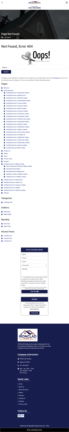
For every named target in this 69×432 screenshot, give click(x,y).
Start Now (34, 291)
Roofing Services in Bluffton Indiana (16, 98)
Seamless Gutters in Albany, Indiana (16, 174)
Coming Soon (8, 241)
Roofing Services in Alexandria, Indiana (17, 93)
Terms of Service (37, 288)
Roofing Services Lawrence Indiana (16, 145)
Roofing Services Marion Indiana (15, 148)
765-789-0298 (34, 8)
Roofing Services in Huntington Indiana (17, 121)
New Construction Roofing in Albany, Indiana (19, 166)
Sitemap (6, 193)
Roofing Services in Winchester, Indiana (17, 142)
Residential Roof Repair (13, 169)
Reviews (6, 161)
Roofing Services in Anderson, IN (16, 95)
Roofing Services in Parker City (13, 182)
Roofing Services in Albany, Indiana (14, 164)
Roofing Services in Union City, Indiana (17, 140)
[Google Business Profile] (22, 415)
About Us (6, 88)
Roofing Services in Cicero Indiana (16, 103)
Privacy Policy (8, 159)
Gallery (6, 153)
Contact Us (7, 151)
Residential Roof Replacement (15, 171)
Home (5, 156)
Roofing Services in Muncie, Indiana (16, 129)
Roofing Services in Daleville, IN (13, 180)
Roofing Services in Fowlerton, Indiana (17, 114)
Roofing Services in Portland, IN (15, 135)
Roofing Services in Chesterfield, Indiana (18, 100)
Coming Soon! (8, 236)
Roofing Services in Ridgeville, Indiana (17, 137)
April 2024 (7, 224)
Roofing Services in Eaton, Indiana (16, 108)
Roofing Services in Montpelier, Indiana (17, 127)
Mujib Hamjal (7, 214)
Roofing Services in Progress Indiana (15, 185)
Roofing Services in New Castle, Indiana (18, 132)
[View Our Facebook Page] (19, 415)
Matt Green (7, 211)
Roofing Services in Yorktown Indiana (14, 190)
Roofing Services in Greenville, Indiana (17, 116)
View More (34, 313)
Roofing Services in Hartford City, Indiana (18, 119)
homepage (56, 78)
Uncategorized (8, 202)
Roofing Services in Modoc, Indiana (16, 124)
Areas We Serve (8, 90)
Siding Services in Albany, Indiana (16, 177)
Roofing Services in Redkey (12, 187)
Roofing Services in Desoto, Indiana (16, 106)
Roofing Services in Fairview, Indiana (17, 111)
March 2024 (7, 226)
